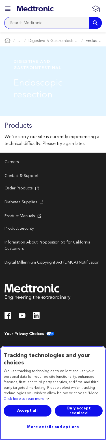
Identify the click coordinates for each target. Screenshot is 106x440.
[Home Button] (7, 41)
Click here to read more (24, 399)
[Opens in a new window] (8, 317)
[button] (8, 9)
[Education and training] (95, 8)
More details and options (53, 427)
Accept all (27, 410)
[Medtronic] (35, 8)
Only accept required (78, 410)
